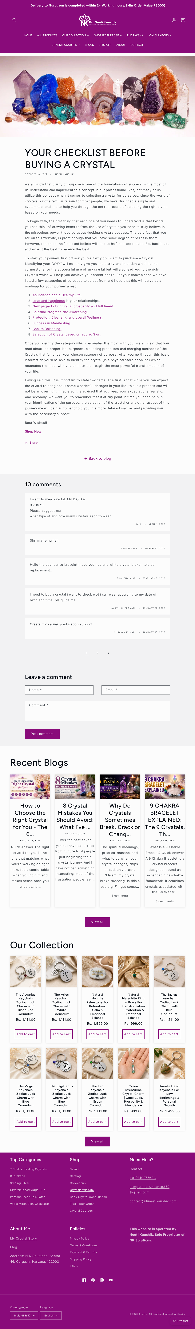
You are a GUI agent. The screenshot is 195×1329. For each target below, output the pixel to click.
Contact (136, 1169)
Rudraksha (17, 1176)
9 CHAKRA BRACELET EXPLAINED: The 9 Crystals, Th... (165, 820)
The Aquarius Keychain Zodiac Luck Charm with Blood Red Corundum (26, 1004)
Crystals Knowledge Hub (28, 1190)
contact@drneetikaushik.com (153, 1201)
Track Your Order (82, 1204)
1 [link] (87, 653)
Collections (78, 1183)
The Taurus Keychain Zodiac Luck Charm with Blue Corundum (169, 1004)
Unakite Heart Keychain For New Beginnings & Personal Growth (169, 1095)
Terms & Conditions (84, 1245)
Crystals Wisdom (82, 1190)
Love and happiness (49, 301)
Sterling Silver (20, 1183)
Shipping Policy (80, 1259)
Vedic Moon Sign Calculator (29, 1204)
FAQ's (74, 1266)
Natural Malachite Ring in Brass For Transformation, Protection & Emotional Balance (133, 1006)
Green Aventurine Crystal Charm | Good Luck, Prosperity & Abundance (133, 1095)
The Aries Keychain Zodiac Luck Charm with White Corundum (61, 1004)
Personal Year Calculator (27, 1197)
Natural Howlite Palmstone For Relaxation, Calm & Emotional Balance (98, 1006)
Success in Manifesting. (52, 323)
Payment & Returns (83, 1252)
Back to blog (100, 458)
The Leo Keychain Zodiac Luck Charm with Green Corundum (97, 1095)
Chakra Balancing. (47, 329)
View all (97, 922)
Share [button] (34, 442)
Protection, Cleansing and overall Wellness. (68, 317)
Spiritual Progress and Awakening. (60, 312)
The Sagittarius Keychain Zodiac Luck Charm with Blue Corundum (61, 1095)
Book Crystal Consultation (88, 1197)
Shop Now (33, 431)
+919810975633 (143, 1178)
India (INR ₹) (22, 1315)
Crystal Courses (81, 1210)
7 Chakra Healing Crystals (28, 1169)
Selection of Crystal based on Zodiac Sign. (67, 334)
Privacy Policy (79, 1238)
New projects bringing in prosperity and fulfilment (73, 306)
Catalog (75, 1176)
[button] (14, 20)
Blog (13, 1247)
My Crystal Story (23, 1238)
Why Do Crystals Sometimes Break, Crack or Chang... (120, 820)
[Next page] (108, 653)
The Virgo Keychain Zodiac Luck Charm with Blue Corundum (25, 1095)
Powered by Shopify (174, 1314)
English (49, 1315)
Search (75, 1169)
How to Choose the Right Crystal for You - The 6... (30, 820)
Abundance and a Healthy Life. (57, 295)
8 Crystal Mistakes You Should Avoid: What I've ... (75, 816)
